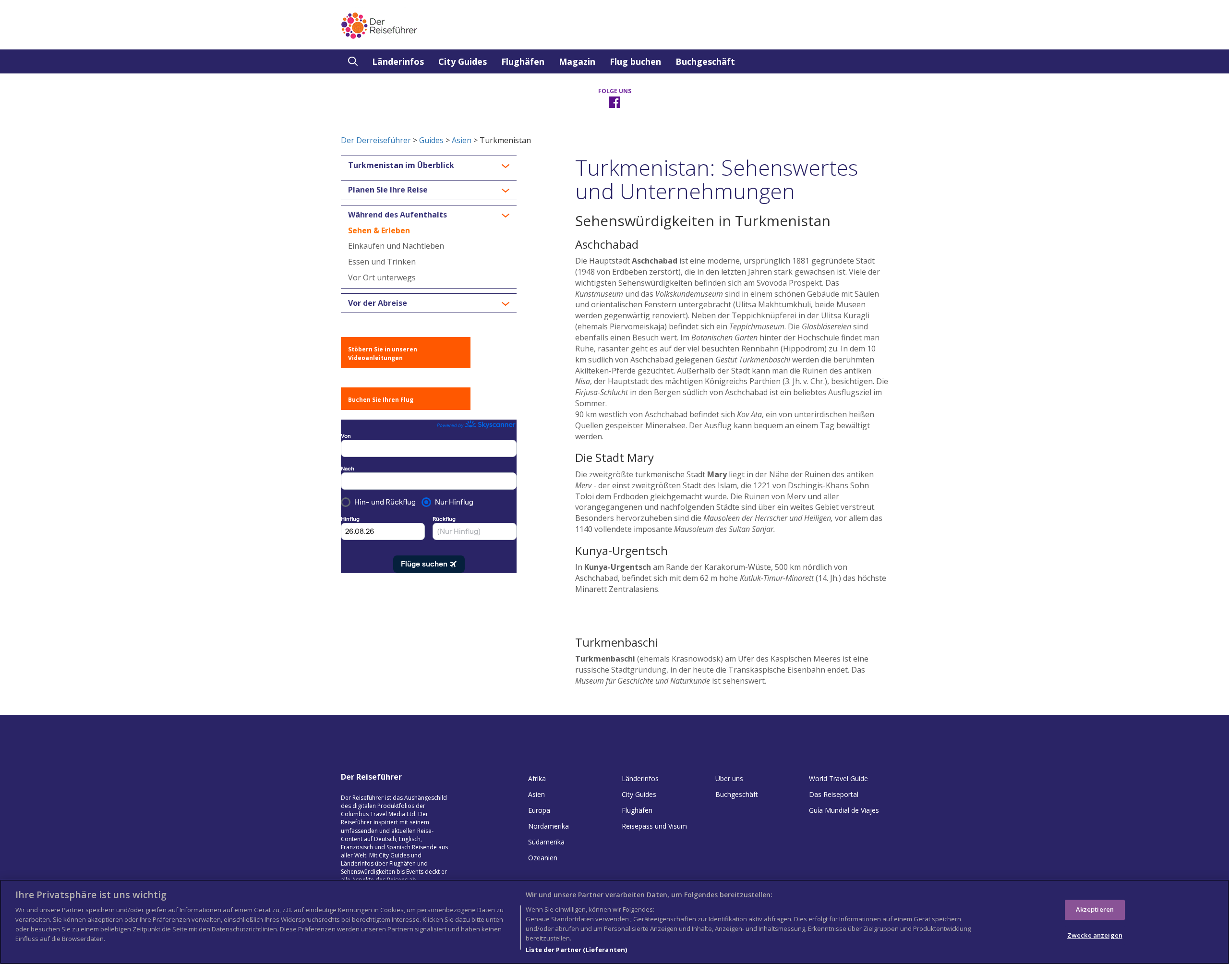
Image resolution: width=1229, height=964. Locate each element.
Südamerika (546, 841)
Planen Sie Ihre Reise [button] (388, 190)
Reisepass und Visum (654, 826)
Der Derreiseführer (376, 140)
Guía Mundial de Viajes (844, 810)
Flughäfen (522, 61)
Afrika (537, 778)
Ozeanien (542, 857)
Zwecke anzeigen (1094, 935)
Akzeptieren (1095, 909)
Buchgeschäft (705, 61)
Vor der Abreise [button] (377, 303)
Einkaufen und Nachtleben (396, 246)
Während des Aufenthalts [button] (397, 215)
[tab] (429, 165)
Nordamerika (548, 826)
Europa (539, 810)
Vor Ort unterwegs (382, 277)
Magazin (577, 61)
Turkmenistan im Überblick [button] (401, 165)
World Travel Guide (838, 778)
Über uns (729, 778)
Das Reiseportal (833, 794)
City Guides (462, 61)
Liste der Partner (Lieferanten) (576, 949)
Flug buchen (635, 61)
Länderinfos (398, 61)
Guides (431, 140)
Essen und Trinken (382, 261)
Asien (461, 140)
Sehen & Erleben (379, 230)
